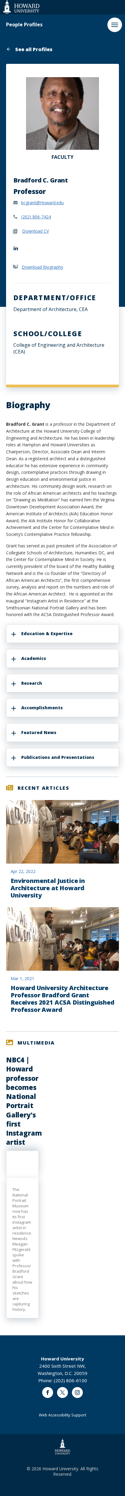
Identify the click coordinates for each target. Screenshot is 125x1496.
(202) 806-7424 (36, 217)
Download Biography (42, 267)
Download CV (35, 231)
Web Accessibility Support (62, 1415)
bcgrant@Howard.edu (42, 202)
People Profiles (24, 25)
